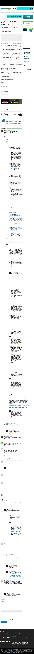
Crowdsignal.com (9, 95)
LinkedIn (9, 124)
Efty (25, 31)
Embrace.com (26, 62)
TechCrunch (3, 27)
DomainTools (26, 52)
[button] (33, 3)
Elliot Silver (4, 24)
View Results (5, 95)
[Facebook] (30, 1)
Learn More (14, 636)
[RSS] (30, 3)
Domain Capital (26, 58)
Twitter (20, 123)
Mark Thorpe (6, 448)
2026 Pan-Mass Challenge (28, 19)
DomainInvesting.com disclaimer (13, 651)
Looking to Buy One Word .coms (28, 25)
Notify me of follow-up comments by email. (7, 619)
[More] (18, 109)
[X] (30, 5)
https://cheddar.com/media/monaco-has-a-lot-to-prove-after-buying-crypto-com (16, 229)
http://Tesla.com (16, 168)
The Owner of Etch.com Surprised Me (5, 637)
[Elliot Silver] (1, 24)
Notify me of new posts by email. (6, 620)
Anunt (5, 442)
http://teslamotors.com (14, 171)
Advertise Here (26, 50)
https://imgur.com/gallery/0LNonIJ (16, 531)
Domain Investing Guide (28, 42)
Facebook (7, 124)
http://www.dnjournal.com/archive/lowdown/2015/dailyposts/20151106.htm (19, 405)
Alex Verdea (5, 543)
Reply (4, 133)
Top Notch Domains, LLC (11, 121)
